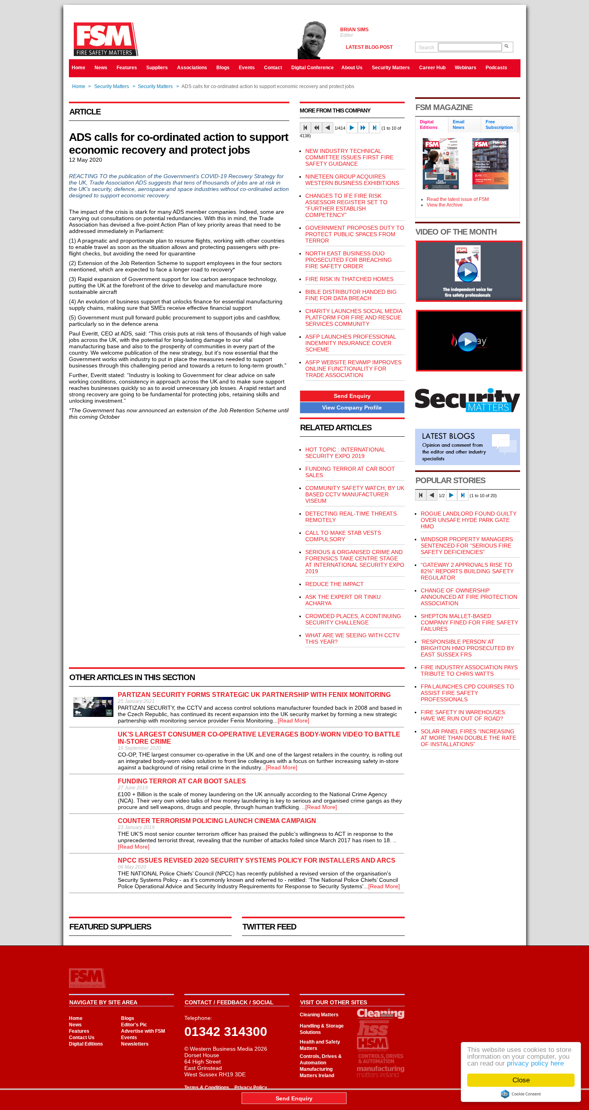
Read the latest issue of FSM (458, 199)
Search (426, 47)
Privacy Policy (250, 1087)
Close (521, 1080)
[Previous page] (327, 127)
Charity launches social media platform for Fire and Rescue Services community (353, 317)
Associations (192, 67)
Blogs (223, 67)
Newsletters (135, 1044)
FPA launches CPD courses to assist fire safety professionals (467, 693)
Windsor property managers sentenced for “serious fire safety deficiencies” (467, 545)
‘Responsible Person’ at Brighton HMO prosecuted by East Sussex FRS (467, 648)
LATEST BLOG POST (369, 47)
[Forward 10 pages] (363, 127)
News (101, 67)
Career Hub (432, 67)
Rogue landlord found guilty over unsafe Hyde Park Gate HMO (468, 520)
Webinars (465, 67)
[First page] (305, 127)
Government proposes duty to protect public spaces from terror (354, 234)
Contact (273, 67)
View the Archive (445, 205)
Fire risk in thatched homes (349, 279)
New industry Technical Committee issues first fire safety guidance (349, 157)
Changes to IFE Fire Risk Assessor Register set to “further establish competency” (346, 205)
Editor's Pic (134, 1025)
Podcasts (496, 67)
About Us (352, 67)
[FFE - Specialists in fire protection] (469, 369)
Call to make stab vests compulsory (343, 536)
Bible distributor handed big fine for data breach (351, 295)
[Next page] (352, 127)
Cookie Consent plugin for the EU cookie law (521, 1094)
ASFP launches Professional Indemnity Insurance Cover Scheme (350, 343)
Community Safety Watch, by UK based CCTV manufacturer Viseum (354, 494)
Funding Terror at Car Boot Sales (182, 781)
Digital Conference (312, 67)
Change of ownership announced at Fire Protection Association (469, 596)
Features (127, 67)
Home (78, 67)
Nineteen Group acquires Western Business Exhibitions (352, 179)
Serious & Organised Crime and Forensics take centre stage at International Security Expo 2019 (354, 561)
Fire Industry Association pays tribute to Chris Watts (469, 670)
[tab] (432, 125)
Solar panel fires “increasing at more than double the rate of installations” (468, 737)
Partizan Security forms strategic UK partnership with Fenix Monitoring (254, 694)
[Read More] (293, 720)
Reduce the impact (334, 584)
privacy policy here (535, 1063)
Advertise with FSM (143, 1031)
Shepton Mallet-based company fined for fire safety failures (469, 622)
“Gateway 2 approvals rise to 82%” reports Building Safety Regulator (467, 571)
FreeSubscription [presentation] (499, 124)
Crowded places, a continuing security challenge (353, 619)
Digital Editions (86, 1044)
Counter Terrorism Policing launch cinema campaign (217, 820)
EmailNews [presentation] (458, 124)
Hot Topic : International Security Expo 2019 (345, 452)
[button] (352, 396)
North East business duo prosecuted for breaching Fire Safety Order (348, 259)
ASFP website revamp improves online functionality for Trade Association (353, 368)
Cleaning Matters (319, 1015)
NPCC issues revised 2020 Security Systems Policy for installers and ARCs (256, 860)
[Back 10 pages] (316, 127)
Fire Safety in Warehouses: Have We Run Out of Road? (463, 715)
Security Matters (391, 67)
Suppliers (157, 67)
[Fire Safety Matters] (469, 300)
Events (247, 67)
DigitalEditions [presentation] (429, 124)
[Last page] (374, 127)
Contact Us (82, 1037)
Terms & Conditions (206, 1087)
